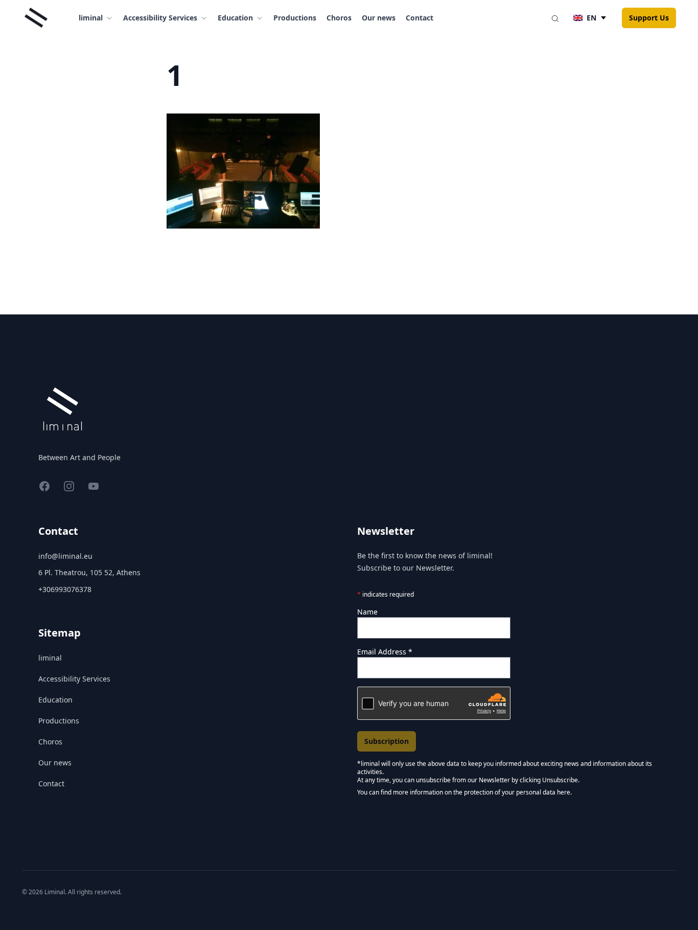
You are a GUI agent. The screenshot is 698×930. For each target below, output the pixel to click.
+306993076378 (64, 589)
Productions (294, 17)
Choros (339, 17)
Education (55, 700)
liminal (50, 658)
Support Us (649, 17)
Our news (378, 17)
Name (367, 612)
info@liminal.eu (65, 556)
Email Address (384, 651)
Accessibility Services (74, 679)
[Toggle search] (555, 18)
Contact (419, 17)
